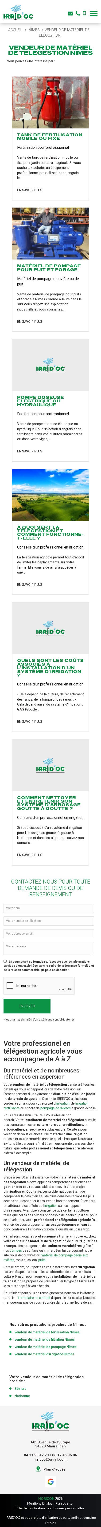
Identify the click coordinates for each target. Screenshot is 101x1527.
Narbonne (22, 1396)
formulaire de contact (34, 1298)
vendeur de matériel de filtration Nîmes (45, 1339)
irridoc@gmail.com (50, 1459)
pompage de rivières (55, 1108)
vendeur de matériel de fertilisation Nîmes (47, 1332)
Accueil (15, 30)
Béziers (21, 1389)
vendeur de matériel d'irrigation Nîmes (44, 1354)
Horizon (46, 1499)
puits (42, 1260)
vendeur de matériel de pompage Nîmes (46, 1347)
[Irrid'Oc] (18, 12)
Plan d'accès (54, 1469)
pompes (16, 1250)
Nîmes (34, 30)
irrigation (63, 1103)
